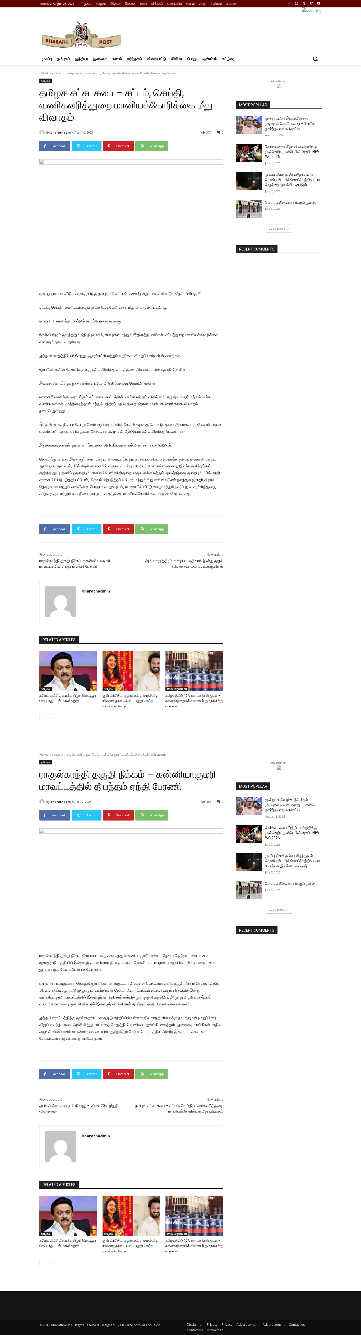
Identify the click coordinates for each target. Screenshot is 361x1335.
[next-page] (51, 717)
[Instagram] (297, 4)
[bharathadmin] (42, 132)
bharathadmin (62, 132)
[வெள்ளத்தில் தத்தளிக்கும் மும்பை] (249, 209)
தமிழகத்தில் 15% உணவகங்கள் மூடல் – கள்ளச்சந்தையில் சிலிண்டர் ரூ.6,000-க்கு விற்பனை (194, 701)
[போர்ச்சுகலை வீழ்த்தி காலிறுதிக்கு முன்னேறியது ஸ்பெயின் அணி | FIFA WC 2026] (249, 153)
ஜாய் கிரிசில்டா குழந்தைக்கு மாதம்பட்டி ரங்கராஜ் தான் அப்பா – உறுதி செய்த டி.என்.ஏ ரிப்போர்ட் (130, 701)
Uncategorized (177, 689)
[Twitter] (304, 4)
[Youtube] (319, 4)
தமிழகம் (57, 73)
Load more (277, 228)
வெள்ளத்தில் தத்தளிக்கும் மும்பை (291, 202)
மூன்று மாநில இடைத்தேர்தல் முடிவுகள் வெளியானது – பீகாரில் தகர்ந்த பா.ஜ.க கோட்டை (289, 123)
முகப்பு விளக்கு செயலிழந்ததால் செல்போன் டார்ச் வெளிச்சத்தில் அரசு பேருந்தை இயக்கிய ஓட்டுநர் (293, 179)
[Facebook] (289, 4)
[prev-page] (42, 717)
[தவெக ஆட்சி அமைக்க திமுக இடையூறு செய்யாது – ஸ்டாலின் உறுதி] (68, 671)
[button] (315, 58)
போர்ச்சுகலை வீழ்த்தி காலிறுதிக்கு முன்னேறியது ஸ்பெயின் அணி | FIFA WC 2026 (292, 151)
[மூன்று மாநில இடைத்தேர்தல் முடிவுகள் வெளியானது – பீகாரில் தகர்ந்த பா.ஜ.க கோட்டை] (249, 125)
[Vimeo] (311, 4)
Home (44, 73)
